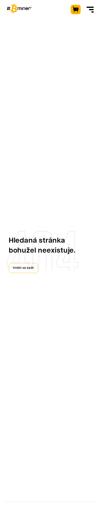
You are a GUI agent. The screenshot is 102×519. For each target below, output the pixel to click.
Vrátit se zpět (23, 267)
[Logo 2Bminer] (19, 8)
